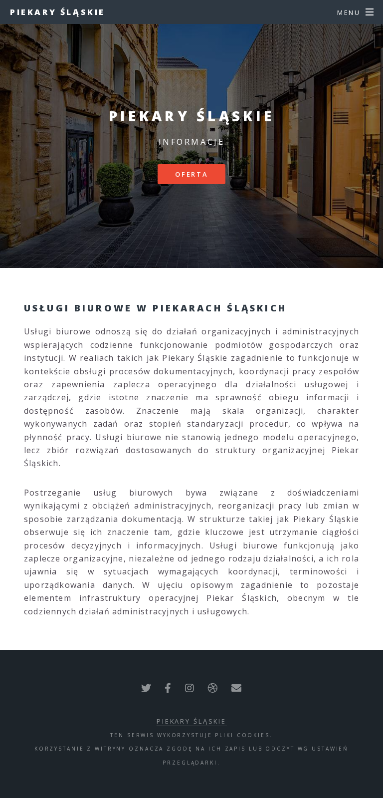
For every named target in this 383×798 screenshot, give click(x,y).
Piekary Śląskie (57, 11)
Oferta (191, 174)
